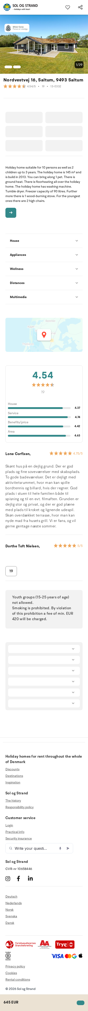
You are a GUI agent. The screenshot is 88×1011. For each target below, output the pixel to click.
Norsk (9, 910)
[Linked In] (33, 878)
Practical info (14, 832)
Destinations (14, 776)
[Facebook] (22, 878)
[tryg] (66, 948)
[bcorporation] (9, 959)
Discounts (12, 769)
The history (13, 801)
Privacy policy (15, 966)
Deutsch (11, 897)
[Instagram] (10, 878)
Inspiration (12, 782)
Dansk (9, 923)
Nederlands (13, 903)
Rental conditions (17, 979)
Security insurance (18, 838)
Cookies (11, 973)
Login (9, 825)
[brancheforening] (21, 948)
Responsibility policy (19, 807)
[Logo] (19, 7)
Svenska (11, 916)
